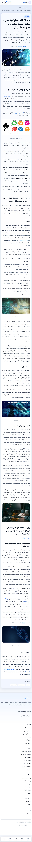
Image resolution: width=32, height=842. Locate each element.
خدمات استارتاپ (27, 790)
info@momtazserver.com (24, 712)
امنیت (28, 685)
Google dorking (24, 240)
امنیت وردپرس (14, 685)
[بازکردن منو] (2, 2)
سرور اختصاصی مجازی (26, 754)
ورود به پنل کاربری (25, 716)
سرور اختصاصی (27, 757)
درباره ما (29, 814)
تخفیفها (29, 793)
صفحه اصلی (28, 8)
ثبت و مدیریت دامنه (26, 778)
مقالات (29, 805)
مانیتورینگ (28, 770)
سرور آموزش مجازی (26, 767)
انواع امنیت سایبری (19, 113)
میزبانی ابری (28, 740)
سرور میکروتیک (27, 760)
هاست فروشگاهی (27, 734)
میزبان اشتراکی (26, 538)
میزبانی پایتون (28, 743)
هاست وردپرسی (27, 731)
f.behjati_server (22, 47)
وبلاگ (30, 808)
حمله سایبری (7, 96)
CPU (23, 623)
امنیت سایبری (21, 685)
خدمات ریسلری (27, 787)
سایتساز (29, 784)
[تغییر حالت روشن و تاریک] (9, 2)
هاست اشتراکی (27, 728)
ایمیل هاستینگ (27, 737)
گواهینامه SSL (27, 781)
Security (22, 8)
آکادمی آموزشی (28, 811)
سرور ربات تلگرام (27, 763)
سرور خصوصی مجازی (26, 751)
